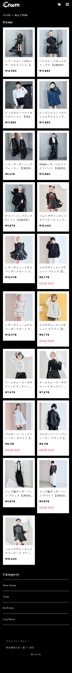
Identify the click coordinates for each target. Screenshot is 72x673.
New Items (9, 585)
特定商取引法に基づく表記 (20, 647)
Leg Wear (9, 619)
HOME (7, 15)
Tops (6, 596)
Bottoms (8, 608)
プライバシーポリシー (18, 641)
